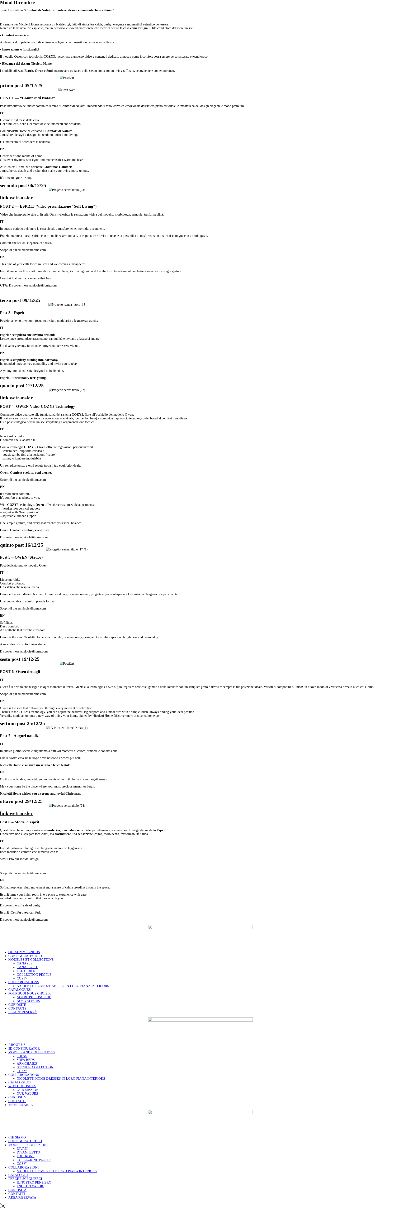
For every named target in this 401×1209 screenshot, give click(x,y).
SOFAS (22, 1056)
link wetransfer (16, 197)
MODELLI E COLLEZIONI (28, 1145)
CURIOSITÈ (17, 1004)
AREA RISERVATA (22, 1197)
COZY (22, 978)
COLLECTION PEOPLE (34, 974)
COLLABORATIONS (23, 982)
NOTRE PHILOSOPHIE (34, 997)
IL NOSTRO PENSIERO (34, 1182)
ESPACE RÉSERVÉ (22, 1012)
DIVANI (22, 1148)
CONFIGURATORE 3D (25, 1141)
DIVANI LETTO (28, 1152)
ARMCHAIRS (27, 1063)
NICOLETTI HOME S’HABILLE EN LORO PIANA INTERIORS (63, 986)
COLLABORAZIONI (23, 1167)
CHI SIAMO (17, 1137)
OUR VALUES (27, 1093)
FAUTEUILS (26, 971)
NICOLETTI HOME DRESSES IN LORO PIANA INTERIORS (61, 1078)
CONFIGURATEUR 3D (25, 956)
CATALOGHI (18, 1175)
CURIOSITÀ (17, 1190)
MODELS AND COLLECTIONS (31, 1052)
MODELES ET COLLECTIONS (31, 959)
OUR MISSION (28, 1090)
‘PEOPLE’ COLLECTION (35, 1067)
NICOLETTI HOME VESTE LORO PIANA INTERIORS (57, 1171)
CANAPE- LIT (27, 967)
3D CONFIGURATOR (24, 1048)
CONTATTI (16, 1193)
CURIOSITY (17, 1097)
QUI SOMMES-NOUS (24, 952)
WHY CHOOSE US (22, 1086)
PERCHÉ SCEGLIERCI (25, 1178)
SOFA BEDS (26, 1059)
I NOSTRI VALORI (30, 1186)
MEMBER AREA (20, 1105)
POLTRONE (25, 1156)
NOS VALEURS (28, 1001)
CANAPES (24, 963)
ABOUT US (16, 1044)
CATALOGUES (19, 989)
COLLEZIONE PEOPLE (34, 1160)
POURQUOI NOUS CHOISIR (29, 993)
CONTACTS (17, 1008)
